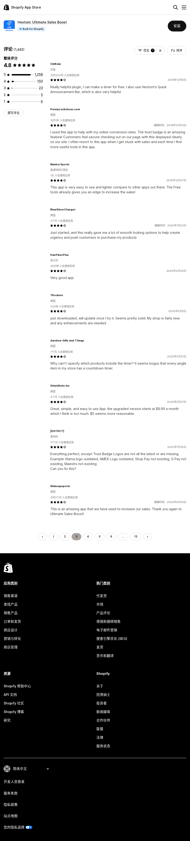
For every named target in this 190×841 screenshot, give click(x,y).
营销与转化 (12, 639)
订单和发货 (12, 621)
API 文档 (10, 695)
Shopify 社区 (14, 703)
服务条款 (11, 793)
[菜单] (184, 7)
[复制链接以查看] (63, 64)
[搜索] (175, 7)
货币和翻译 (105, 656)
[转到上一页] (42, 536)
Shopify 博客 (14, 712)
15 (135, 536)
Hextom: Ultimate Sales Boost (42, 22)
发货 (99, 647)
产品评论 (103, 613)
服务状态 (103, 746)
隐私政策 (11, 805)
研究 (7, 720)
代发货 (101, 596)
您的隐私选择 (14, 827)
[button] (160, 50)
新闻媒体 (103, 712)
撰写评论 (14, 113)
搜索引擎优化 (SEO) (111, 639)
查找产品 (11, 604)
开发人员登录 (14, 782)
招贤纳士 (103, 695)
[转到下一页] (147, 536)
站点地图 (11, 816)
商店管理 (11, 647)
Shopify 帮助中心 (17, 686)
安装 (177, 26)
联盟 (99, 729)
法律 (99, 737)
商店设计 (11, 630)
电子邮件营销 (106, 630)
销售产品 (11, 613)
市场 (99, 604)
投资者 (101, 703)
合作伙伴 (103, 720)
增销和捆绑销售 (108, 621)
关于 (99, 686)
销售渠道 (11, 596)
